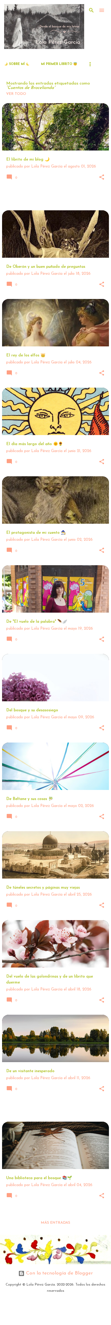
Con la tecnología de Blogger (59, 1273)
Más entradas (55, 1223)
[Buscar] (91, 10)
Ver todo (16, 94)
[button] (102, 177)
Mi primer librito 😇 (59, 64)
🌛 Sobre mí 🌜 (17, 64)
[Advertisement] (56, 198)
